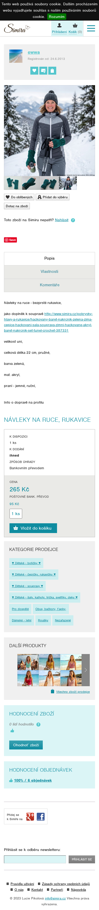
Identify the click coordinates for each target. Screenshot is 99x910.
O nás (19, 889)
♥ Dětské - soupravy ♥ (27, 586)
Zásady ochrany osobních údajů (66, 884)
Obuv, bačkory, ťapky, (50, 609)
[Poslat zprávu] (43, 71)
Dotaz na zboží (17, 206)
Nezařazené (63, 620)
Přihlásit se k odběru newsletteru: (32, 849)
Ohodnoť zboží (26, 745)
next (86, 670)
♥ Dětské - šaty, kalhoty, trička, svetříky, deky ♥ (45, 597)
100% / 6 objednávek (33, 780)
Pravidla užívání (22, 884)
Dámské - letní (21, 620)
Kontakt (37, 889)
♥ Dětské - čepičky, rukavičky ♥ (34, 574)
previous (13, 670)
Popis (49, 258)
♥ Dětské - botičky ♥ (26, 563)
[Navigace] (91, 28)
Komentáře (49, 285)
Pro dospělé (20, 609)
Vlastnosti (49, 271)
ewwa (34, 52)
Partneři (57, 889)
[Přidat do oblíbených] (34, 71)
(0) (75, 32)
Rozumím (57, 16)
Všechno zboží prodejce (73, 692)
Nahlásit (61, 219)
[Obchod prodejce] (52, 71)
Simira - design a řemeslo (17, 29)
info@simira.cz (55, 898)
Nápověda (78, 889)
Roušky (43, 620)
